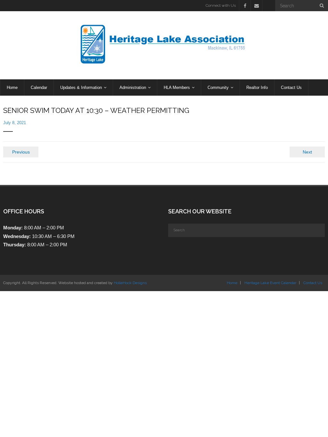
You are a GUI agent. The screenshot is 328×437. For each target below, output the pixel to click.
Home (232, 283)
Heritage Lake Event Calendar (270, 283)
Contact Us (312, 283)
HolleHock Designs (130, 283)
